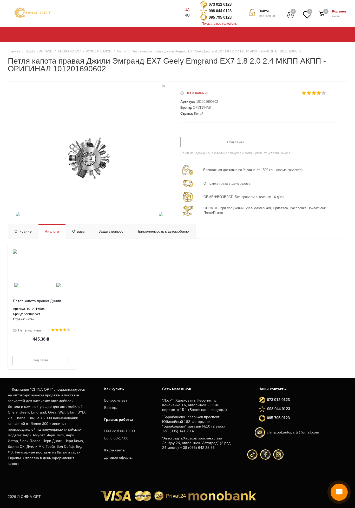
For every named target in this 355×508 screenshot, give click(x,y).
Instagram (278, 454)
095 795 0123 (220, 17)
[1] (304, 93)
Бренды (110, 407)
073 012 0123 (220, 4)
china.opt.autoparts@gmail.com (293, 432)
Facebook (265, 454)
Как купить (114, 389)
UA (187, 10)
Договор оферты (118, 457)
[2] (309, 93)
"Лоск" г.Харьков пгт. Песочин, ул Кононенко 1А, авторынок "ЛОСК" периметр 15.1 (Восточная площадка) (194, 405)
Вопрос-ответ (115, 400)
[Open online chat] (339, 492)
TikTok (252, 454)
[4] (319, 93)
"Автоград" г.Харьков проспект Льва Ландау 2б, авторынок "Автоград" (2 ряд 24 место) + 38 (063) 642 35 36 (196, 443)
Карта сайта (114, 450)
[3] (314, 93)
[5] (323, 93)
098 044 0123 (220, 11)
